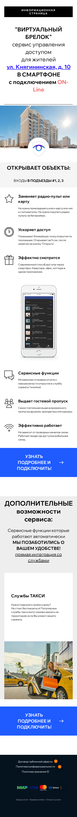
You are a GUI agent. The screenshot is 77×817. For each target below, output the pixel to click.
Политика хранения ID (35, 771)
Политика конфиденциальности (35, 766)
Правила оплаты (37, 799)
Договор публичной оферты (35, 761)
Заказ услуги (22, 799)
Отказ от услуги (53, 799)
